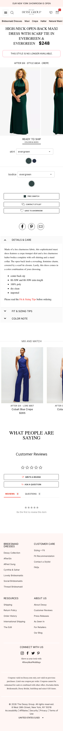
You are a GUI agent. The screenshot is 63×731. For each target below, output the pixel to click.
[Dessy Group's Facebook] (28, 653)
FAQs (36, 567)
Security (34, 710)
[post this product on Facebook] (22, 226)
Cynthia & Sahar (12, 570)
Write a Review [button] (33, 477)
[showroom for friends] (51, 12)
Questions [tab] (31, 494)
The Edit (8, 627)
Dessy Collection (12, 553)
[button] (20, 102)
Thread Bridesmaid (13, 586)
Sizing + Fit (39, 550)
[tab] (31, 140)
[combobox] (32, 151)
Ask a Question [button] (33, 484)
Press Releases (41, 616)
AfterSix (7, 558)
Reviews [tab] (10, 494)
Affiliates (23, 710)
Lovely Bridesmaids (13, 575)
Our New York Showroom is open (31, 3)
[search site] (12, 12)
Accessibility (11, 710)
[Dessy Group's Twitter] (34, 653)
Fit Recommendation (44, 556)
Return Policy (10, 610)
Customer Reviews (43, 610)
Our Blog (38, 633)
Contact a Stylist (42, 561)
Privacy (43, 710)
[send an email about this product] (40, 226)
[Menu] (5, 12)
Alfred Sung (9, 564)
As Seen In (39, 621)
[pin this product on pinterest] (31, 226)
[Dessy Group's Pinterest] (40, 653)
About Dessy (40, 604)
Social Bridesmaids (13, 581)
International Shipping (14, 621)
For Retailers (40, 627)
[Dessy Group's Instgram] (23, 653)
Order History (10, 616)
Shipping (8, 604)
